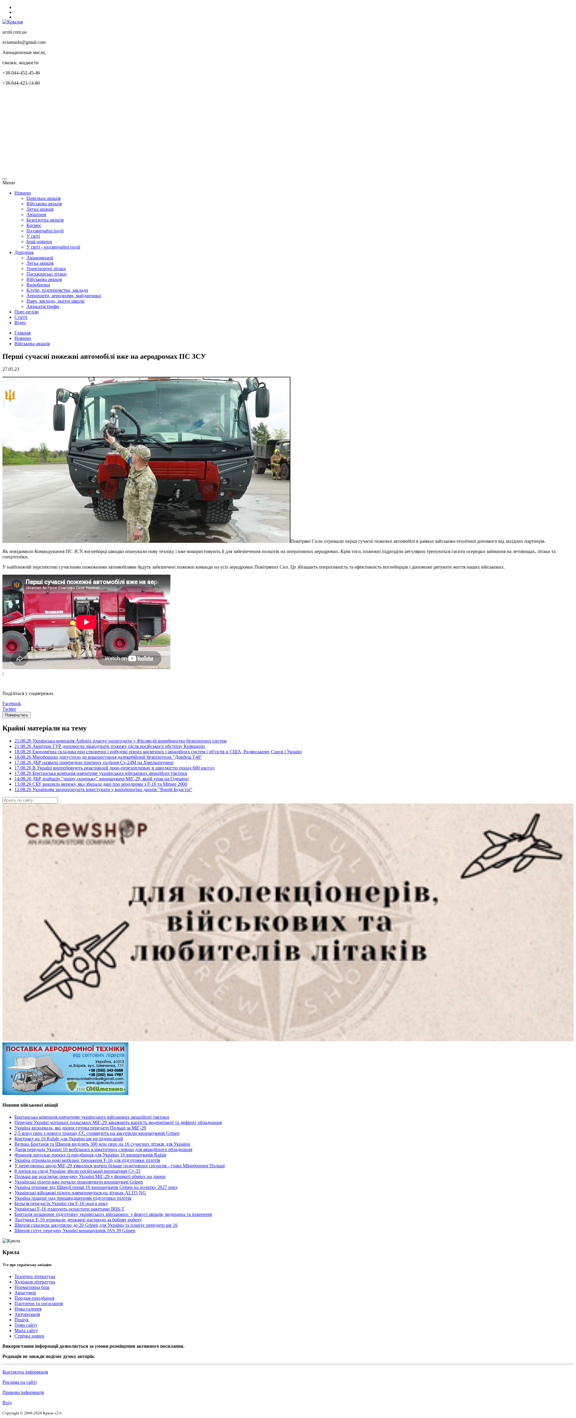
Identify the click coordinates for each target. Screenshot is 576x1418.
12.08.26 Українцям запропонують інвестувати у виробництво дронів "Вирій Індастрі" (103, 789)
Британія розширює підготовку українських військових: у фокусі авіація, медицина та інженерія (113, 1214)
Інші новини (39, 241)
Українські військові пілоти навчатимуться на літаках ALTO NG (80, 1192)
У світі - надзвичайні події (53, 246)
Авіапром (36, 214)
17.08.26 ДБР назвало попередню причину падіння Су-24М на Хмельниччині (93, 762)
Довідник (24, 252)
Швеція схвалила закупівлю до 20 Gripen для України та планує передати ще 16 (96, 1225)
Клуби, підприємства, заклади (57, 290)
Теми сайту (26, 1325)
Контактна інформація (25, 1371)
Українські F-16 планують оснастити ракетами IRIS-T (69, 1208)
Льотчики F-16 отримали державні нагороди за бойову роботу (78, 1219)
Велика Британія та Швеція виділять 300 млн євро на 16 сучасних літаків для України (102, 1144)
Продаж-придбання (34, 1298)
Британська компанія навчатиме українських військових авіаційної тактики (91, 1117)
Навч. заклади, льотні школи (55, 301)
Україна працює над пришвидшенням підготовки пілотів (72, 1198)
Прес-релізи (26, 311)
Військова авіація (44, 203)
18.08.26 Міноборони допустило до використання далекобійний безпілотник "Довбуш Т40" (108, 757)
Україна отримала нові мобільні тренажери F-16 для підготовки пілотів (87, 1160)
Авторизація (27, 1314)
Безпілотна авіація (45, 219)
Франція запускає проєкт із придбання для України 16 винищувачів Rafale (90, 1154)
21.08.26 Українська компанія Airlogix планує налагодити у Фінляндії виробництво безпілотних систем (120, 740)
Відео (20, 322)
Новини (22, 192)
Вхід (7, 1402)
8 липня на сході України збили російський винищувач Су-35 (77, 1171)
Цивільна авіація (43, 198)
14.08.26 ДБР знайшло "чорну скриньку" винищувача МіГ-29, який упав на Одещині (101, 778)
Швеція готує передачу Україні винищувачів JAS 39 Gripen (74, 1230)
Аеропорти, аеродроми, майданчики (63, 295)
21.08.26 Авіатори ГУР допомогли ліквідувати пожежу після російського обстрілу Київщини (109, 746)
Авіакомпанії (39, 257)
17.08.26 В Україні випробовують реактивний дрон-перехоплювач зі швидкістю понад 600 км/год (114, 767)
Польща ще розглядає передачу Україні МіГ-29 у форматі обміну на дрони (90, 1176)
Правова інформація (23, 1392)
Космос (33, 225)
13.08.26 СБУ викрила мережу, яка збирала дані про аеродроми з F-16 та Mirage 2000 (100, 784)
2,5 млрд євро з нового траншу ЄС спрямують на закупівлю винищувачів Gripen (96, 1133)
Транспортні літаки (46, 268)
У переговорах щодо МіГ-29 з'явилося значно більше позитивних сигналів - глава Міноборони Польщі (119, 1165)
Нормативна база (32, 1287)
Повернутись (16, 715)
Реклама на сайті (19, 1382)
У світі (33, 236)
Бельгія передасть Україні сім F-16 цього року (61, 1203)
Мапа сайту (26, 1330)
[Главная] (12, 21)
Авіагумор (25, 1292)
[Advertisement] (182, 133)
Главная (22, 332)
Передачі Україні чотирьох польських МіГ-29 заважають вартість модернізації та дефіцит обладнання (118, 1122)
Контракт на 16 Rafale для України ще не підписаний (68, 1138)
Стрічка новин (29, 1335)
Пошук (21, 1319)
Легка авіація (39, 209)
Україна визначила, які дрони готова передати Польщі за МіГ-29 (80, 1127)
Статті (20, 317)
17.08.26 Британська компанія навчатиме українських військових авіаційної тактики (100, 773)
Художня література (34, 1281)
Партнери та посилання (38, 1303)
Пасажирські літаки (46, 274)
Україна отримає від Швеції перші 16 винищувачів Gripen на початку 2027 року (96, 1187)
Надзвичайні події (45, 230)
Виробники (38, 284)
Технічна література (34, 1276)
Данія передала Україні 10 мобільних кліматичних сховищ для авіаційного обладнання (103, 1149)
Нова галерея (27, 1308)
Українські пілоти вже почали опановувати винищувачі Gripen (78, 1181)
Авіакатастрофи (42, 306)
